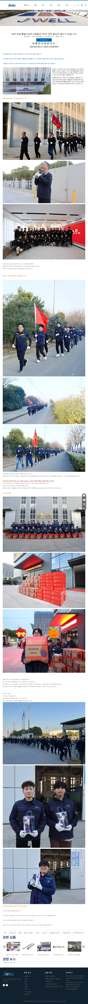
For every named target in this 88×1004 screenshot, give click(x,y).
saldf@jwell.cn (74, 989)
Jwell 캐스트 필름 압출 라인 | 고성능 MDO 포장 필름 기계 (74, 954)
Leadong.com (52, 1001)
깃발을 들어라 (66, 933)
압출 (20, 933)
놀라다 (44, 933)
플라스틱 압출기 (28, 933)
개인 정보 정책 (61, 1001)
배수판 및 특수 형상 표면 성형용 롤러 (44, 954)
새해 (5, 933)
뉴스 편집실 (28, 992)
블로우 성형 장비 (50, 976)
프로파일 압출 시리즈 (52, 984)
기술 (51, 5)
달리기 (38, 933)
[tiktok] (7, 985)
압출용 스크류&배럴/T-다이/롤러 (55, 986)
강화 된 (62, 36)
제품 (35, 5)
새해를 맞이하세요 (55, 933)
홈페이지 (26, 5)
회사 (43, 5)
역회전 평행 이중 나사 (28, 954)
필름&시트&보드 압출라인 (53, 979)
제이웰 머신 (12, 933)
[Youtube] (4, 985)
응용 (58, 5)
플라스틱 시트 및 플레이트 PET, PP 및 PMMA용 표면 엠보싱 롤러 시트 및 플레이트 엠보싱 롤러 (13, 954)
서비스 (67, 5)
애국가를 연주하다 (78, 933)
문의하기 (27, 994)
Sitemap (39, 1001)
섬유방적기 (49, 981)
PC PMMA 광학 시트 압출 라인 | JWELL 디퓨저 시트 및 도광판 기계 (59, 954)
